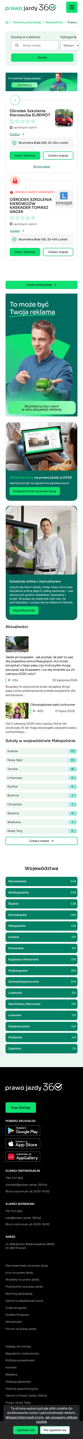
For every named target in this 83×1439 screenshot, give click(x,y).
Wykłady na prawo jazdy (22, 1279)
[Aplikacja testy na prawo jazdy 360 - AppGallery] (41, 1157)
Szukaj (42, 57)
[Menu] (71, 7)
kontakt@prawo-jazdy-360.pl (26, 1184)
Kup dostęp (20, 1107)
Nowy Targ (40, 830)
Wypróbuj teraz (24, 610)
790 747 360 (14, 1178)
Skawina (40, 813)
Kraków (40, 751)
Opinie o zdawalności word (24, 1300)
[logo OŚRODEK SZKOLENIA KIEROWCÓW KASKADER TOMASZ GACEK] (64, 199)
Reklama (11, 1374)
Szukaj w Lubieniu (25, 37)
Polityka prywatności (20, 1360)
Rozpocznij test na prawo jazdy (34, 491)
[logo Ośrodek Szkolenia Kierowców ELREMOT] (64, 118)
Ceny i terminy (25, 155)
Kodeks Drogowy (17, 1314)
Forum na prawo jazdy (21, 1328)
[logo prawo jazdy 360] (31, 7)
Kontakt (11, 1367)
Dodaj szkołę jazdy (39, 284)
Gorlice (40, 786)
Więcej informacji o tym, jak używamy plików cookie (41, 1419)
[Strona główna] (7, 22)
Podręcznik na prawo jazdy (24, 1286)
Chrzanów (40, 804)
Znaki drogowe (16, 1307)
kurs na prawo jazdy (19, 1272)
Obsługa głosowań (18, 1381)
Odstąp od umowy (18, 1346)
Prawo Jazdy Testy (18, 1402)
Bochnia (40, 795)
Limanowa (40, 777)
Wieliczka (40, 822)
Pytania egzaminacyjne (22, 1388)
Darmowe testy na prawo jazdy (27, 1265)
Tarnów (40, 769)
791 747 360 (14, 1211)
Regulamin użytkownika (22, 1353)
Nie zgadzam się (55, 1430)
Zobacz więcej (58, 155)
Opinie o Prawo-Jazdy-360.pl (26, 1395)
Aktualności (14, 1321)
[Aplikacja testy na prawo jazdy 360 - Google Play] (41, 1131)
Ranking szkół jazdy (19, 1293)
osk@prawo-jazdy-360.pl (23, 1217)
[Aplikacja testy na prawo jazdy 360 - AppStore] (41, 1144)
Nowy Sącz (40, 760)
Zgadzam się (25, 1430)
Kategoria (68, 37)
